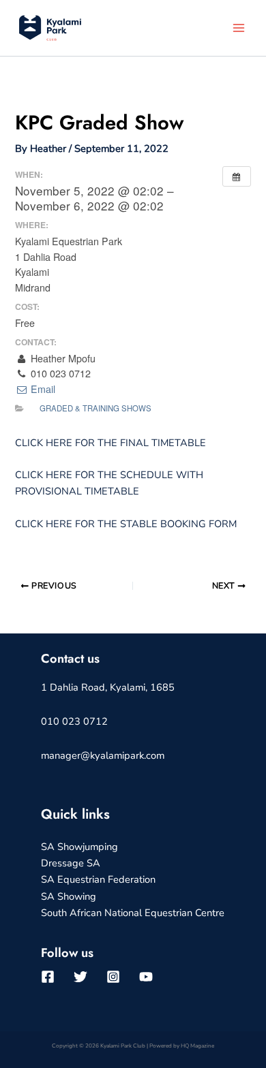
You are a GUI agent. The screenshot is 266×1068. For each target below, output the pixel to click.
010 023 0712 (74, 721)
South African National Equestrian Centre (132, 913)
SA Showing (68, 896)
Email (41, 389)
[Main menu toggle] (238, 28)
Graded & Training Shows (95, 408)
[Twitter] (80, 977)
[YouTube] (146, 977)
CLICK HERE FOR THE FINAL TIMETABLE (110, 443)
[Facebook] (48, 977)
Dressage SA (70, 863)
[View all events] (236, 176)
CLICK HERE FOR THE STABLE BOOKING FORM (126, 524)
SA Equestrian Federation (98, 879)
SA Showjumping (79, 846)
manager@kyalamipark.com (102, 755)
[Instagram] (113, 977)
